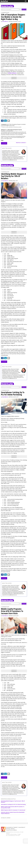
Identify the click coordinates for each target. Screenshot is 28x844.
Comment (4, 143)
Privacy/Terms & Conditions (11, 830)
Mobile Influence (12, 73)
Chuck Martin (5, 21)
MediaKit (15, 827)
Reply (2, 140)
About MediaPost (9, 827)
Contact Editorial (21, 827)
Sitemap (12, 828)
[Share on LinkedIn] (5, 121)
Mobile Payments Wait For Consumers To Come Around (13, 810)
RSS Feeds (8, 828)
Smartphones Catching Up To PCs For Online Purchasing (13, 804)
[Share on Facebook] (2, 121)
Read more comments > (21, 142)
